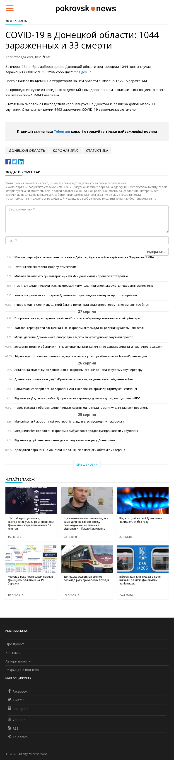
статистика (97, 150)
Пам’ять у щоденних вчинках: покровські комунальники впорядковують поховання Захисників (83, 285)
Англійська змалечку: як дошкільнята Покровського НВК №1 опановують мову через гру (78, 369)
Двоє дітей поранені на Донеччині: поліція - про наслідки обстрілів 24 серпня (69, 450)
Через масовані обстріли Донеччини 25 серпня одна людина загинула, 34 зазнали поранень (81, 407)
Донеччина (16, 21)
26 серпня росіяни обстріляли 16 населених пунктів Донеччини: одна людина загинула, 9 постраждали (88, 346)
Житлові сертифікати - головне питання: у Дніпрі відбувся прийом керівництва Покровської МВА (84, 257)
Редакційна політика (22, 669)
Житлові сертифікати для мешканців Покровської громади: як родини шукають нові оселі (79, 328)
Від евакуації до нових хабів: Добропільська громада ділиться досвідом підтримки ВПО (77, 398)
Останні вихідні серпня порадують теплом (45, 267)
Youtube (19, 719)
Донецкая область (27, 150)
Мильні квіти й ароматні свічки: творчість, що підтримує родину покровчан (69, 421)
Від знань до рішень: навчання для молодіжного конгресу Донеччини (64, 440)
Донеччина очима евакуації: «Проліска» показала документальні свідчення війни (73, 379)
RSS (15, 728)
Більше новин (87, 465)
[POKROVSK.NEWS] (85, 7)
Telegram (62, 131)
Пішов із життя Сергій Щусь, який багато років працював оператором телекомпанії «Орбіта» (81, 304)
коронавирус (65, 150)
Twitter (18, 700)
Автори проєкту (18, 661)
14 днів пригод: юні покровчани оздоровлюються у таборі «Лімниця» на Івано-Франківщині (80, 356)
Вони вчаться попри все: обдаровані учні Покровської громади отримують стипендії (76, 389)
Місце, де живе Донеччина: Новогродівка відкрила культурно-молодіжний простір (73, 337)
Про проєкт (14, 644)
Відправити (156, 251)
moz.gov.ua (82, 72)
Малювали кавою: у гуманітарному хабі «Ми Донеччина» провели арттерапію (71, 276)
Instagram (20, 708)
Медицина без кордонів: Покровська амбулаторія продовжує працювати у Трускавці (76, 431)
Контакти (13, 652)
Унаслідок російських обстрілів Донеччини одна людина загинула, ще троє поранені (75, 295)
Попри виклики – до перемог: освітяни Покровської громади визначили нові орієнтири (77, 318)
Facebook (19, 691)
